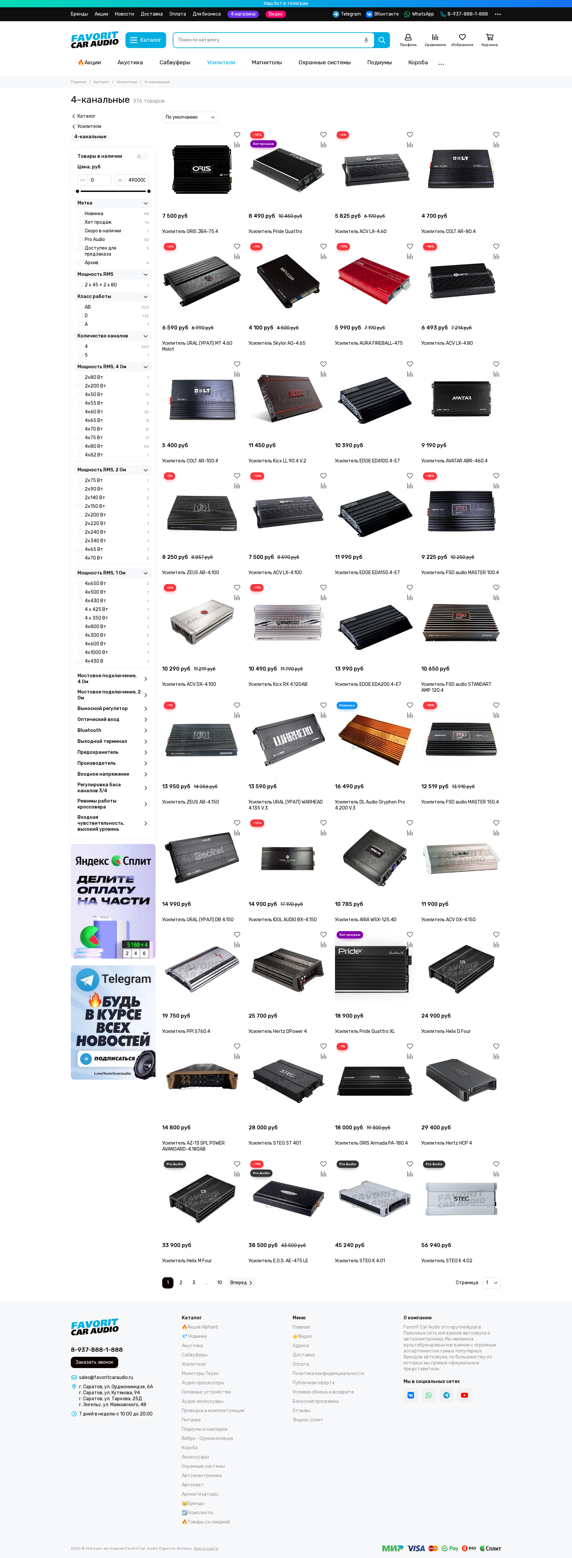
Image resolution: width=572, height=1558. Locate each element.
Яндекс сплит (308, 1420)
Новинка (117, 213)
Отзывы (301, 1410)
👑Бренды (193, 1503)
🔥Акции (89, 62)
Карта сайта (206, 1548)
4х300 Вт (117, 635)
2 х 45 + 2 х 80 (117, 285)
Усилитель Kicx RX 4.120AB (278, 684)
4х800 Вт (117, 626)
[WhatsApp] (428, 1395)
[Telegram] (446, 1395)
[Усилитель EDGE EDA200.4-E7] (375, 622)
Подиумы (379, 62)
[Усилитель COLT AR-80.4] (461, 170)
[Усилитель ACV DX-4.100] (202, 622)
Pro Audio (117, 239)
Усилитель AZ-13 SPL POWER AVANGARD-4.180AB (193, 1146)
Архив (117, 263)
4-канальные (90, 137)
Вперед (238, 1283)
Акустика (130, 62)
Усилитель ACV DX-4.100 (189, 684)
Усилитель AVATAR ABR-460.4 (454, 461)
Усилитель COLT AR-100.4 (190, 461)
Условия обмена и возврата (323, 1392)
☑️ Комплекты (197, 1513)
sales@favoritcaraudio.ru (106, 1377)
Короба (418, 62)
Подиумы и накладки (204, 1429)
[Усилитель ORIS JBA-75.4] (202, 170)
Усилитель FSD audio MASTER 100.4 (460, 572)
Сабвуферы (175, 62)
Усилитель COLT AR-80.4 (448, 231)
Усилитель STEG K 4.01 (360, 1261)
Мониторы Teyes (200, 1373)
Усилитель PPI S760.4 (186, 1031)
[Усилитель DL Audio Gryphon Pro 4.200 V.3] (375, 740)
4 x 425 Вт (117, 609)
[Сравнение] (237, 145)
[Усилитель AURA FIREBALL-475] (375, 281)
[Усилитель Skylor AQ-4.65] (288, 281)
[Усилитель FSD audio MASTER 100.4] (461, 511)
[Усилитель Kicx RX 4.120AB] (288, 622)
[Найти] (382, 40)
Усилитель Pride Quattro (275, 231)
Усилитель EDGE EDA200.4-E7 (368, 684)
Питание (191, 1420)
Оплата (177, 14)
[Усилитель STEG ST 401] (288, 1081)
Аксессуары (195, 1457)
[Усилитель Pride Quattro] (288, 170)
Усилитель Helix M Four (187, 1261)
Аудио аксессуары (202, 1401)
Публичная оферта (314, 1383)
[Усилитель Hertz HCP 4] (461, 1081)
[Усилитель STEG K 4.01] (375, 1199)
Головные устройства (206, 1392)
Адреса (301, 1345)
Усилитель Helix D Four (446, 1031)
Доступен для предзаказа (117, 251)
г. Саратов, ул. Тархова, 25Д (110, 1399)
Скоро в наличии (117, 231)
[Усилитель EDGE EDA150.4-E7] (375, 511)
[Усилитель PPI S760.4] (202, 969)
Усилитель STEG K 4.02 (446, 1261)
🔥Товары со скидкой (206, 1522)
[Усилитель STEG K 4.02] (461, 1199)
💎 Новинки (194, 1336)
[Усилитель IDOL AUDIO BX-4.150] (288, 858)
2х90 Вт (117, 489)
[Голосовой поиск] (366, 40)
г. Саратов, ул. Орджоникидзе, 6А (116, 1387)
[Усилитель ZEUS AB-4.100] (202, 511)
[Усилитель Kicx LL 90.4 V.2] (288, 399)
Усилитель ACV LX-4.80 (447, 343)
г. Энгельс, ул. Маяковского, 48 (112, 1405)
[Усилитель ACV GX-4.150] (461, 858)
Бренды (79, 14)
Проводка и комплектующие (213, 1410)
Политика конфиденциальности (328, 1373)
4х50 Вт (117, 394)
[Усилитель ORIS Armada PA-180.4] (375, 1081)
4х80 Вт (117, 446)
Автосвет (193, 1485)
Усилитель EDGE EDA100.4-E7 (367, 461)
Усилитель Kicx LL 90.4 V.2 (277, 461)
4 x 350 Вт (117, 618)
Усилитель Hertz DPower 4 (278, 1031)
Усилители (221, 62)
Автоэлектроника (202, 1475)
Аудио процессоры (203, 1383)
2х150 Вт (117, 506)
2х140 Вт (117, 498)
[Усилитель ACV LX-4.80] (461, 281)
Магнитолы (267, 62)
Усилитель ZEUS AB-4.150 (190, 802)
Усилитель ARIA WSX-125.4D (366, 920)
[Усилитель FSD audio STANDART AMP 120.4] (461, 622)
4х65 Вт (117, 420)
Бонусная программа (316, 1401)
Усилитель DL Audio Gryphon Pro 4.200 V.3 (370, 805)
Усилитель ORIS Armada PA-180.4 (371, 1143)
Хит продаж (117, 222)
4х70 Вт (117, 429)
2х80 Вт (117, 377)
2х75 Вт (117, 480)
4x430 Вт (117, 601)
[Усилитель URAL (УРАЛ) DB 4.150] (202, 858)
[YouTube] (464, 1395)
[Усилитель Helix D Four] (461, 969)
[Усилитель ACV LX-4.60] (375, 170)
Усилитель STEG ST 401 (275, 1143)
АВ (117, 307)
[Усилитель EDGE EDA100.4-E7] (375, 399)
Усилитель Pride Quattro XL (365, 1031)
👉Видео (302, 1336)
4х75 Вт (117, 438)
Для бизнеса (207, 14)
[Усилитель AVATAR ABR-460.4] (461, 399)
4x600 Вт (117, 644)
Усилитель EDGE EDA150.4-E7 (367, 572)
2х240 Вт (117, 532)
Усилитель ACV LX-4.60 (361, 231)
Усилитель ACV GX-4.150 (448, 920)
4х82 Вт (117, 455)
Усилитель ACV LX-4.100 (275, 572)
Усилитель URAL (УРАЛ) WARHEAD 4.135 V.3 (286, 805)
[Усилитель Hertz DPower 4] (288, 969)
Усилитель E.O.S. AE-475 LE (278, 1261)
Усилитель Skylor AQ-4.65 (277, 343)
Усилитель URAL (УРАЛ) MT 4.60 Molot (197, 346)
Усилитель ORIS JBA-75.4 (190, 231)
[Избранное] (237, 135)
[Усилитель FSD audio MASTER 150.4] (461, 740)
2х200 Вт (117, 386)
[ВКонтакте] (411, 1395)
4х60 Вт (117, 412)
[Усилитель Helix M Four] (202, 1199)
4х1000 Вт (117, 652)
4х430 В (117, 661)
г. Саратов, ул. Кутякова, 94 (109, 1393)
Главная (78, 82)
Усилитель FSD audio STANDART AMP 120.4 (456, 687)
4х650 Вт (117, 583)
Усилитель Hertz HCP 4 (446, 1143)
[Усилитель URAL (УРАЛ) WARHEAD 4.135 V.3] (288, 740)
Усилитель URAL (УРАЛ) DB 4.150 (198, 920)
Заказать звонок (94, 1362)
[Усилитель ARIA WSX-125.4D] (375, 858)
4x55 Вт (117, 403)
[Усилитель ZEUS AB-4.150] (202, 740)
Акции (101, 14)
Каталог (101, 82)
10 (219, 1283)
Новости (124, 14)
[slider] (77, 191)
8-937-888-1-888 (468, 14)
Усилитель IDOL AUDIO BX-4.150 (283, 920)
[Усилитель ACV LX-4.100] (288, 511)
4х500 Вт (117, 592)
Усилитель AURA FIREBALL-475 (369, 343)
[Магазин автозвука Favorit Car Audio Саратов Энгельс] (95, 40)
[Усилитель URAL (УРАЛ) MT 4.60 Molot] (202, 281)
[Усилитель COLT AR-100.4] (202, 399)
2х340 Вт (117, 541)
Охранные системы (325, 62)
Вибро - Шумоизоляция (207, 1438)
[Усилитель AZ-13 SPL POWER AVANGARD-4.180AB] (202, 1081)
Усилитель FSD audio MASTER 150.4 (460, 802)
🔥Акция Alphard (200, 1327)
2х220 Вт (117, 523)
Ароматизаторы (200, 1494)
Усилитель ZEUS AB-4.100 (190, 572)
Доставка (152, 14)
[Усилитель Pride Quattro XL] (375, 969)
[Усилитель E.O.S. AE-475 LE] (288, 1199)
